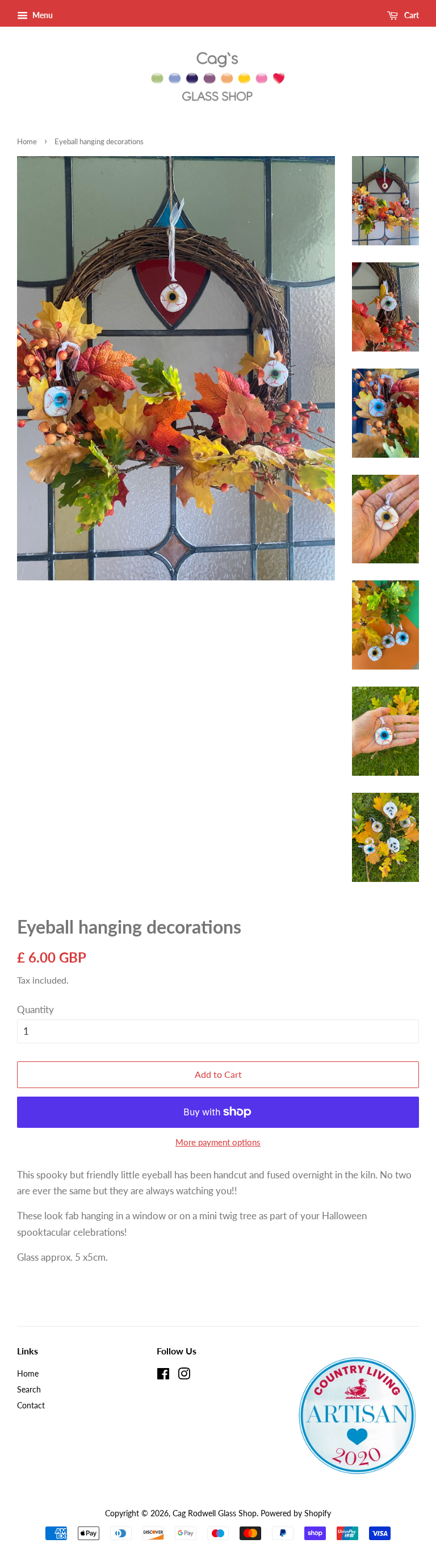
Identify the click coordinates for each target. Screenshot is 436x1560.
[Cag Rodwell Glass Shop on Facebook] (163, 1376)
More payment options (218, 1142)
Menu (42, 15)
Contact (31, 1405)
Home (27, 141)
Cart (411, 15)
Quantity (35, 1009)
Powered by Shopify (296, 1513)
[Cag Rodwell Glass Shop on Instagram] (184, 1376)
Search (29, 1389)
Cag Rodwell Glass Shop (215, 1513)
